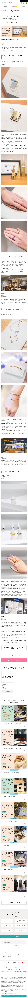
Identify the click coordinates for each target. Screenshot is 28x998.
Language (24, 0)
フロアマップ (17, 954)
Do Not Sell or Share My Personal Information (14, 995)
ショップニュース (6, 952)
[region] (14, 985)
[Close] (26, 974)
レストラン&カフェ (6, 947)
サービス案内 (17, 947)
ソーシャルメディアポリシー (14, 969)
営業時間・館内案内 (17, 945)
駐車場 (16, 952)
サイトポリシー (9, 967)
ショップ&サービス (6, 945)
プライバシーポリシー (17, 967)
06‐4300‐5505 (3, 688)
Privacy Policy (5, 991)
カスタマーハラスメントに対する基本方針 (10, 971)
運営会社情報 (22, 971)
